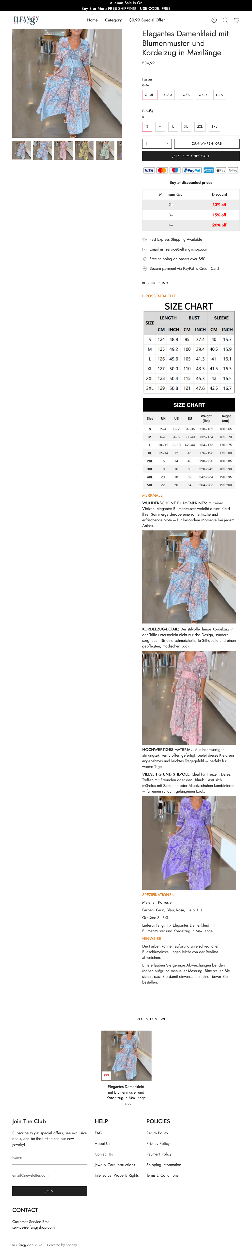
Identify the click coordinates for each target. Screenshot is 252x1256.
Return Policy (157, 1133)
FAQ (98, 1133)
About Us (102, 1143)
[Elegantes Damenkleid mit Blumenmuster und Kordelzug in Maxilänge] (126, 1056)
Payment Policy (159, 1154)
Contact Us (104, 1154)
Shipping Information (163, 1165)
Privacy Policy (158, 1143)
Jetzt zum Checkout (191, 155)
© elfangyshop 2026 (27, 1244)
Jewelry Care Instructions (115, 1165)
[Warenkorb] (236, 20)
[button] (113, 20)
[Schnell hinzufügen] (106, 1075)
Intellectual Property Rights (117, 1175)
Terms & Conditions (162, 1175)
